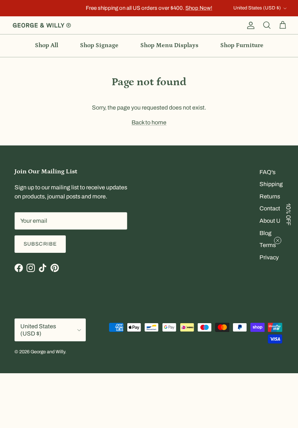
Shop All (46, 45)
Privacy (269, 257)
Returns (269, 196)
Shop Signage (99, 45)
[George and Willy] (42, 25)
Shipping (271, 184)
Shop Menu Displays (169, 45)
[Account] (249, 25)
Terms (267, 245)
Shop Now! (198, 8)
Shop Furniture (241, 45)
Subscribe (40, 244)
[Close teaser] (277, 240)
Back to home (149, 122)
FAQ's (267, 172)
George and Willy (48, 351)
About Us (271, 221)
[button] (289, 214)
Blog (265, 233)
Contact (269, 208)
